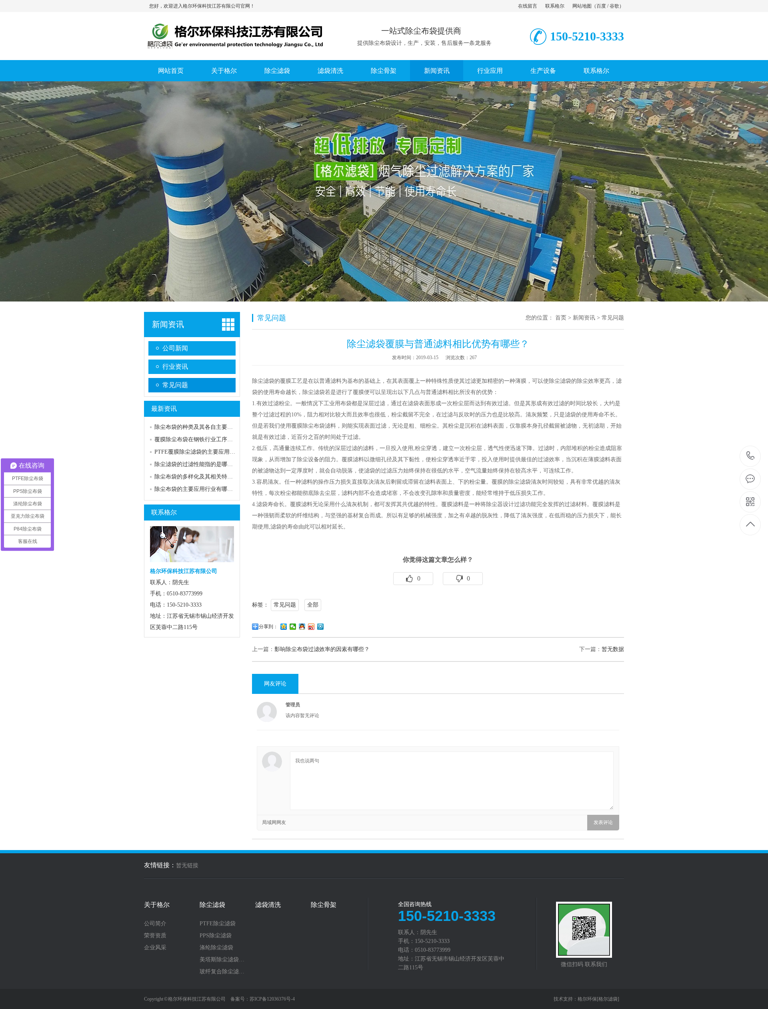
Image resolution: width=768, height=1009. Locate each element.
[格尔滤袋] (608, 999)
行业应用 (490, 70)
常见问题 (175, 385)
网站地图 (582, 6)
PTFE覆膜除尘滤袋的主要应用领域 (197, 452)
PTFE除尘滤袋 (218, 924)
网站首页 (171, 70)
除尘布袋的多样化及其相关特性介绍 (199, 477)
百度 (601, 6)
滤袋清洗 (330, 70)
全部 (312, 605)
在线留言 (527, 6)
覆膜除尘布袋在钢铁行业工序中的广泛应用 (207, 439)
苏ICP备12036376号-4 (272, 999)
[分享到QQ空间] (283, 626)
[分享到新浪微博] (311, 626)
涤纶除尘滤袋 (216, 948)
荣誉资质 (155, 936)
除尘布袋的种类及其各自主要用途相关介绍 (207, 427)
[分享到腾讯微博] (320, 626)
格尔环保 (587, 999)
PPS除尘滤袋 (216, 936)
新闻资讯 (437, 70)
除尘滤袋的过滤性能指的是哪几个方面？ (204, 464)
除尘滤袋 (277, 70)
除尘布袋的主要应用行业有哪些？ (196, 489)
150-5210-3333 (750, 456)
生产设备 (543, 70)
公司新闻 (175, 348)
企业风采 (155, 948)
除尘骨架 (383, 70)
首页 (560, 318)
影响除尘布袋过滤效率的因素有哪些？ (322, 649)
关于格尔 (224, 70)
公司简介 (155, 924)
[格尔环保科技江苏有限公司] (234, 51)
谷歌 (614, 6)
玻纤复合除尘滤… (222, 972)
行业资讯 (175, 366)
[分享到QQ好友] (302, 626)
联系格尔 (554, 6)
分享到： (268, 626)
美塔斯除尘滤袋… (222, 960)
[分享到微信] (293, 626)
